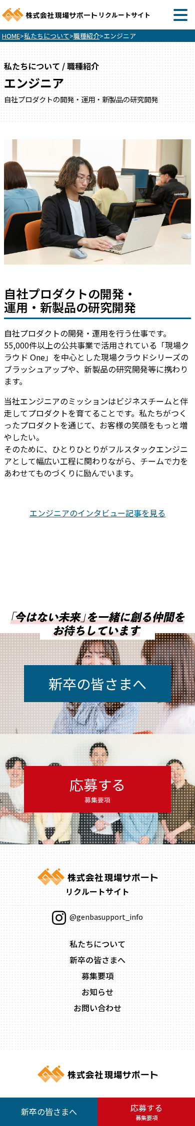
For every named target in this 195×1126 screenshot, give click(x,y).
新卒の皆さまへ (97, 684)
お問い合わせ (98, 1008)
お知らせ (98, 992)
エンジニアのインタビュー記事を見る (98, 513)
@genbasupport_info (105, 916)
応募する (98, 789)
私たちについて (47, 35)
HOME (11, 35)
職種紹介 (87, 35)
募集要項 (98, 976)
